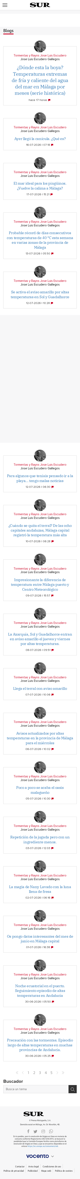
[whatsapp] (51, 1131)
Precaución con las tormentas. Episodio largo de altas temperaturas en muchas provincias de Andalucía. (40, 1045)
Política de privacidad (13, 1171)
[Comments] (49, 100)
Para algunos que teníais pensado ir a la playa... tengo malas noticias (40, 478)
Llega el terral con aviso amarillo (40, 688)
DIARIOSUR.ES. (40, 1114)
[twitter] (35, 1131)
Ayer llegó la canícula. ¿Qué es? (40, 138)
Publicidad (32, 1171)
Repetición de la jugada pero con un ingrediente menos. (40, 839)
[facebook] (28, 1131)
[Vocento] (40, 1156)
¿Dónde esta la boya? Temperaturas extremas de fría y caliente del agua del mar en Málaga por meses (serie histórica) (40, 80)
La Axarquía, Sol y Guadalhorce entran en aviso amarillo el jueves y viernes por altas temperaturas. (40, 639)
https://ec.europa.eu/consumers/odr (42, 1146)
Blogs (8, 31)
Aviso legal (33, 1166)
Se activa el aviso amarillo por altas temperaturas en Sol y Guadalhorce (40, 294)
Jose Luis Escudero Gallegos (40, 59)
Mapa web (46, 1171)
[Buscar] (73, 1089)
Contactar (19, 1166)
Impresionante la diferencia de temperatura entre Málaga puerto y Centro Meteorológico (40, 584)
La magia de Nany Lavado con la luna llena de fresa (40, 889)
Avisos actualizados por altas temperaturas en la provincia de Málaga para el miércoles (40, 738)
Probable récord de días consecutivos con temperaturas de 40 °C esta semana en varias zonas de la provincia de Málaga (40, 240)
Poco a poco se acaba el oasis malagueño (40, 790)
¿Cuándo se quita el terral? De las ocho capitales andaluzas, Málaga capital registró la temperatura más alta (40, 530)
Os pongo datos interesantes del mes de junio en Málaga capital (40, 938)
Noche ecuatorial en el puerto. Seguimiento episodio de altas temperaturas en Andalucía (40, 991)
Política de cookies (64, 1171)
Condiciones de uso (52, 1166)
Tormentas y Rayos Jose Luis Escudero (40, 55)
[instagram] (43, 1131)
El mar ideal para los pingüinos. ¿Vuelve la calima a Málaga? (40, 185)
